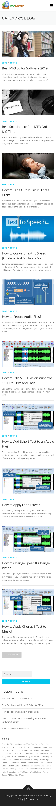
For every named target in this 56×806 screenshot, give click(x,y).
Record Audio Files (37, 769)
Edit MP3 (42, 763)
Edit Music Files (27, 766)
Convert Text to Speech (16, 763)
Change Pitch (38, 760)
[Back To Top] (28, 788)
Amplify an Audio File (35, 750)
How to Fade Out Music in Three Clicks (20, 711)
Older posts (12, 654)
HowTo (13, 63)
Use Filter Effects (17, 775)
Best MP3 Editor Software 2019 (25, 68)
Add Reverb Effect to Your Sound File (27, 747)
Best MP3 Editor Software (22, 760)
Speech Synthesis (13, 772)
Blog (4, 63)
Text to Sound (37, 772)
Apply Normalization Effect (36, 756)
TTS (9, 775)
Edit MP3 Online (14, 766)
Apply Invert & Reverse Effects (13, 756)
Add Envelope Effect (23, 744)
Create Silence (32, 763)
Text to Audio (26, 772)
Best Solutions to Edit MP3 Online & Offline (23, 705)
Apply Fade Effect (46, 753)
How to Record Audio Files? (21, 316)
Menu (51, 5)
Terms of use (32, 799)
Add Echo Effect (8, 744)
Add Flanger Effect (38, 744)
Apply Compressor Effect (29, 753)
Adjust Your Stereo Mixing (17, 750)
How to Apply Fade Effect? (21, 504)
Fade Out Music (39, 766)
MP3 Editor (25, 769)
